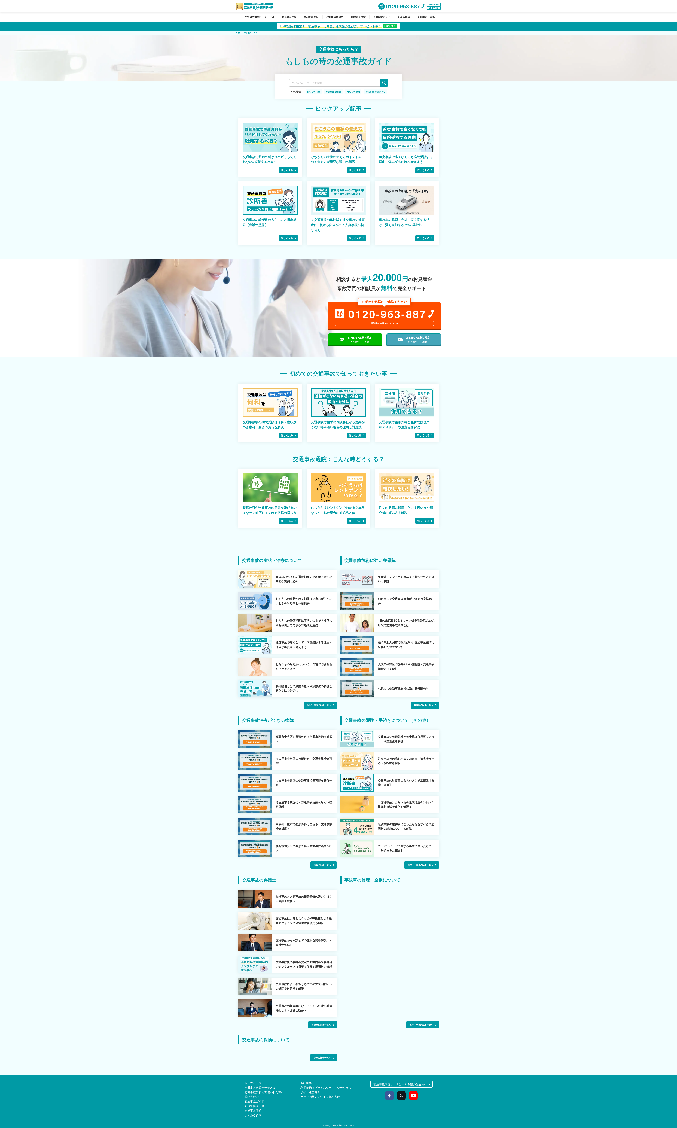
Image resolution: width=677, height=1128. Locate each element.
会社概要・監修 (426, 16)
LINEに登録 (390, 26)
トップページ (253, 1083)
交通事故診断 (253, 1110)
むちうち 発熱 (353, 91)
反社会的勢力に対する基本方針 (320, 1097)
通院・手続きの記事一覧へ (420, 865)
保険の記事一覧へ (322, 1057)
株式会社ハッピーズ (341, 1125)
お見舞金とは (289, 16)
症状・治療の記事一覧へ (319, 705)
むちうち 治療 (313, 91)
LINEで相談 (433, 8)
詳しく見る (287, 170)
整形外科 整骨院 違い (376, 91)
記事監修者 (404, 16)
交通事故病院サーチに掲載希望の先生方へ (400, 1084)
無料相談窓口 (311, 16)
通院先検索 (252, 1097)
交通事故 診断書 (333, 91)
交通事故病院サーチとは (260, 1087)
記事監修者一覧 (254, 1106)
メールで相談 (433, 4)
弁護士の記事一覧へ (321, 1024)
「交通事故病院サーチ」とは (258, 16)
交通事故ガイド (381, 16)
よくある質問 (253, 1115)
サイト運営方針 (310, 1092)
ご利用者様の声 (334, 16)
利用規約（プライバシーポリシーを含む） (327, 1087)
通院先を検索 (358, 16)
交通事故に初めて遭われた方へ (264, 1092)
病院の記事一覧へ (322, 865)
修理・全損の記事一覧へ (421, 1024)
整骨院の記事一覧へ (423, 705)
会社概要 (306, 1083)
